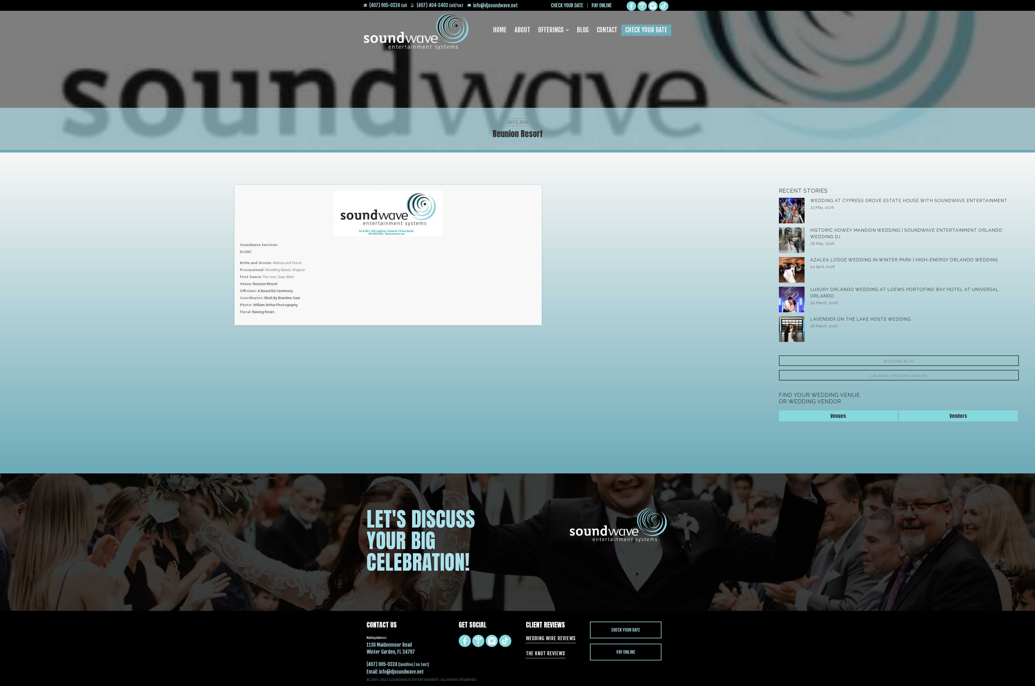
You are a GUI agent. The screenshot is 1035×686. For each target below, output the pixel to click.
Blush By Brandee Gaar (282, 298)
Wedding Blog (899, 361)
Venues (838, 416)
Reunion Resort (265, 284)
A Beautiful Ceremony (275, 291)
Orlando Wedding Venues (899, 376)
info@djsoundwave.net (401, 672)
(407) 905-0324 (382, 664)
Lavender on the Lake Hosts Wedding (860, 319)
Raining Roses (263, 312)
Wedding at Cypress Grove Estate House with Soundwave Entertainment (908, 200)
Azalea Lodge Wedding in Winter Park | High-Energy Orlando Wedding (904, 259)
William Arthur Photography (275, 305)
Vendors (958, 416)
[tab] (839, 415)
